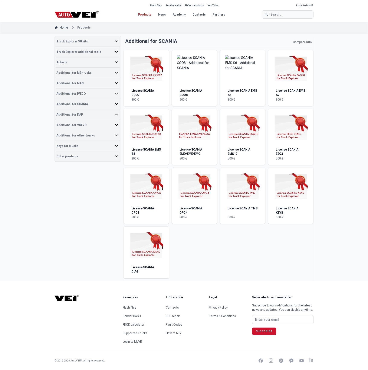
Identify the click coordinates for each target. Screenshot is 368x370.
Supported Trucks (135, 333)
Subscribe (264, 331)
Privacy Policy (218, 307)
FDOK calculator (194, 5)
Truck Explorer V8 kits (72, 41)
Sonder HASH (173, 5)
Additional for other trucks (75, 135)
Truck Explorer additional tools (78, 52)
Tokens (61, 62)
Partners (219, 14)
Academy (179, 14)
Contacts (199, 14)
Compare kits (302, 42)
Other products (67, 156)
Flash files (156, 5)
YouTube (213, 5)
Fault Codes (174, 324)
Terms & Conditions (222, 316)
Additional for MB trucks (74, 72)
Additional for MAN (70, 83)
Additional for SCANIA (72, 104)
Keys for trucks (67, 146)
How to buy (173, 333)
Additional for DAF (69, 114)
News (162, 14)
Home (64, 27)
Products (144, 14)
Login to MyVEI (304, 5)
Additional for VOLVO (71, 125)
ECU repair (173, 316)
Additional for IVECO (71, 93)
